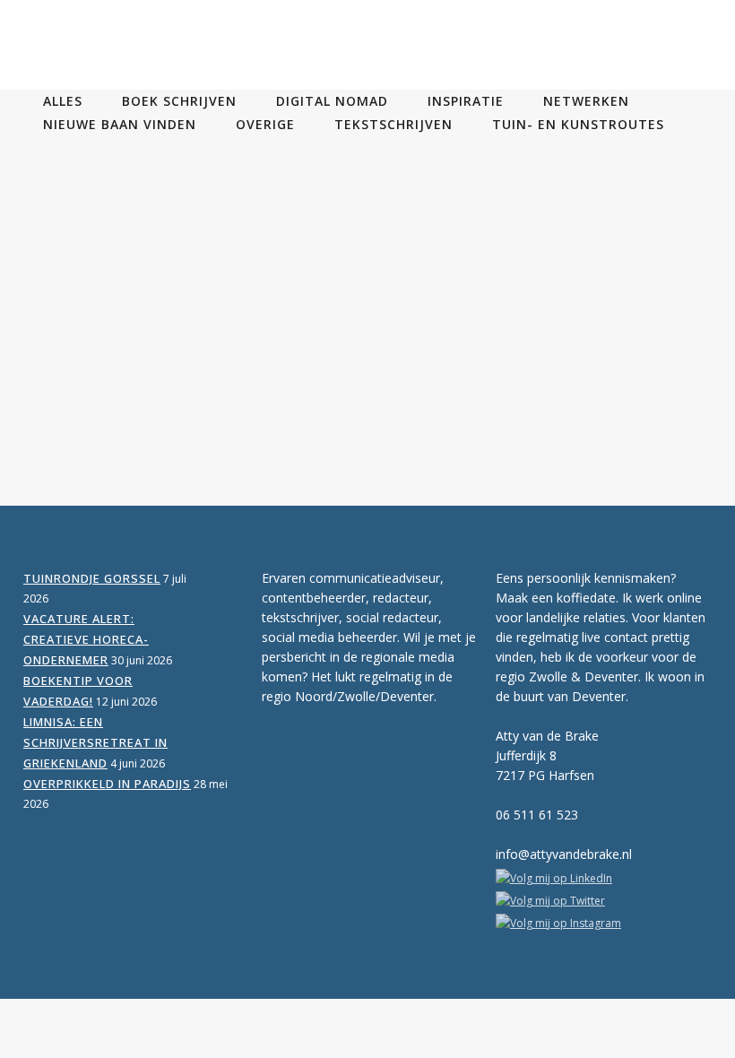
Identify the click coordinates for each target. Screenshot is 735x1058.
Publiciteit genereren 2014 (185, 221)
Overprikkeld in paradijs (107, 784)
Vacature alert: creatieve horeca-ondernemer (86, 639)
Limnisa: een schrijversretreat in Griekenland (95, 742)
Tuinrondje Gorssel (91, 578)
